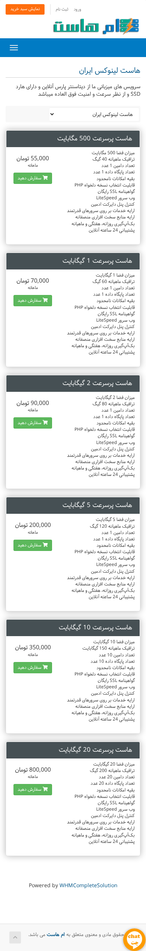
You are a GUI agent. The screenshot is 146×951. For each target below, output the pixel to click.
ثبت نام (62, 9)
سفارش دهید (30, 178)
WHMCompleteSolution (89, 886)
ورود (77, 9)
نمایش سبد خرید (25, 9)
